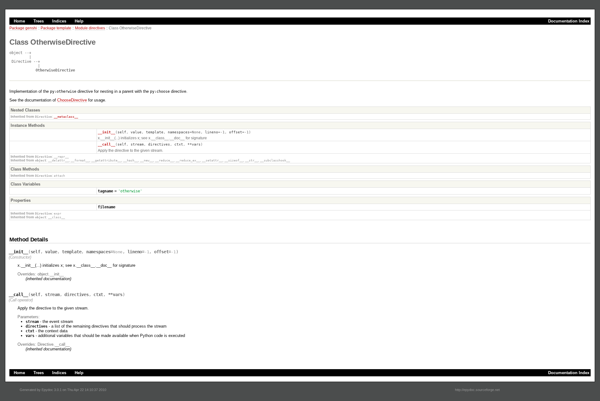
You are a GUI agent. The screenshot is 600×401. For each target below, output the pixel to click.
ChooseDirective (72, 100)
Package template (56, 28)
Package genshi (23, 28)
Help (79, 21)
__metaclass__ (66, 116)
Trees (38, 21)
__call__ (106, 144)
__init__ (106, 132)
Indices (59, 21)
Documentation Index (568, 21)
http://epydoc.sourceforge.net (477, 390)
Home (19, 21)
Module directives (90, 28)
